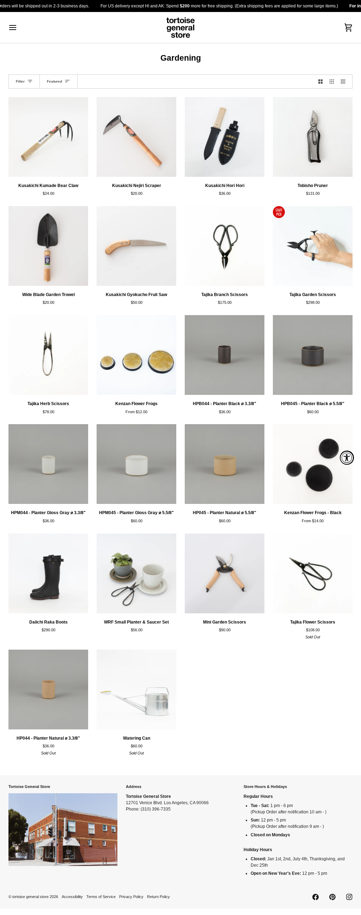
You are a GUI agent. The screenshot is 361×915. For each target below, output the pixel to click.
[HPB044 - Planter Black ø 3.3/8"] (224, 355)
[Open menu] (19, 27)
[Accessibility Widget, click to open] (347, 458)
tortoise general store (30, 897)
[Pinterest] (332, 897)
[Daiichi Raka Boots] (48, 573)
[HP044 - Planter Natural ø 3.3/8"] (48, 689)
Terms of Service (101, 897)
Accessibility (72, 897)
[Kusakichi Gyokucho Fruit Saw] (136, 246)
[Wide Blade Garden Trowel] (48, 246)
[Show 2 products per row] (320, 81)
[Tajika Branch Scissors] (224, 246)
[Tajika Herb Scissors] (48, 355)
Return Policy (158, 897)
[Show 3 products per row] (331, 81)
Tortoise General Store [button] (29, 786)
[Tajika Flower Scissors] (313, 573)
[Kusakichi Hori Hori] (224, 137)
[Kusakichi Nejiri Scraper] (136, 137)
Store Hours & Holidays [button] (265, 786)
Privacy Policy (131, 897)
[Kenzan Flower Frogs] (136, 355)
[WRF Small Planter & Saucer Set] (136, 573)
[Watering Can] (136, 689)
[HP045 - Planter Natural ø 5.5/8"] (224, 464)
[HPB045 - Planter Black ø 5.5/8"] (313, 355)
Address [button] (133, 786)
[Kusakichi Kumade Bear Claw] (48, 137)
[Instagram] (349, 897)
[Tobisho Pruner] (313, 137)
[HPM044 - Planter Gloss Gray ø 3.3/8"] (48, 464)
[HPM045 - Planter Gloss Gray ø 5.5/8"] (136, 464)
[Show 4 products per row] (344, 81)
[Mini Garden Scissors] (224, 573)
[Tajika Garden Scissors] (313, 246)
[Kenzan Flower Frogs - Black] (313, 464)
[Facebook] (315, 897)
